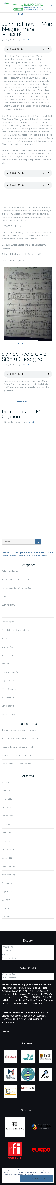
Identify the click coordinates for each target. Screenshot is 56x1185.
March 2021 (7, 799)
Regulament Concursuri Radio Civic (17, 755)
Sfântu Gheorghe (9, 689)
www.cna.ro (8, 1022)
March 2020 (7, 841)
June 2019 (6, 908)
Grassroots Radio (9, 958)
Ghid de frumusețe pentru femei (15, 630)
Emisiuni (20, 14)
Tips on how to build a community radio (19, 730)
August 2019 (7, 892)
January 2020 (7, 858)
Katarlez (5, 664)
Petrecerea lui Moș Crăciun (24, 414)
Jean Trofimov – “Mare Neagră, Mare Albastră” (28, 29)
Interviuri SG (7, 638)
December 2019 (8, 866)
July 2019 (6, 900)
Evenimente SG (20, 401)
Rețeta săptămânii (9, 681)
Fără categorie (8, 622)
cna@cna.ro (36, 1019)
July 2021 (6, 782)
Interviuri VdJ (7, 647)
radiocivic (25, 39)
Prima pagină (7, 947)
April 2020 (6, 833)
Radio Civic (6, 951)
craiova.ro (7, 1031)
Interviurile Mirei (8, 655)
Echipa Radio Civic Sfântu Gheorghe (17, 580)
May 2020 (6, 824)
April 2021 (6, 791)
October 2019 (8, 883)
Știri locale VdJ (8, 706)
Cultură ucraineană (10, 571)
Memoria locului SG (10, 672)
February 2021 (8, 807)
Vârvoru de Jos (8, 714)
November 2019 (8, 875)
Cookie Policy (27, 1174)
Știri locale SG (8, 697)
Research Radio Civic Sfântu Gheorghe (18, 747)
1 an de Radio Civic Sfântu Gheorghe (24, 356)
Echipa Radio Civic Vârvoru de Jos (16, 588)
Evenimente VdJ (8, 613)
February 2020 (8, 849)
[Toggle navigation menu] (51, 6)
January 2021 (7, 816)
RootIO (5, 954)
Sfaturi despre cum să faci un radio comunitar (21, 738)
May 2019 (6, 917)
